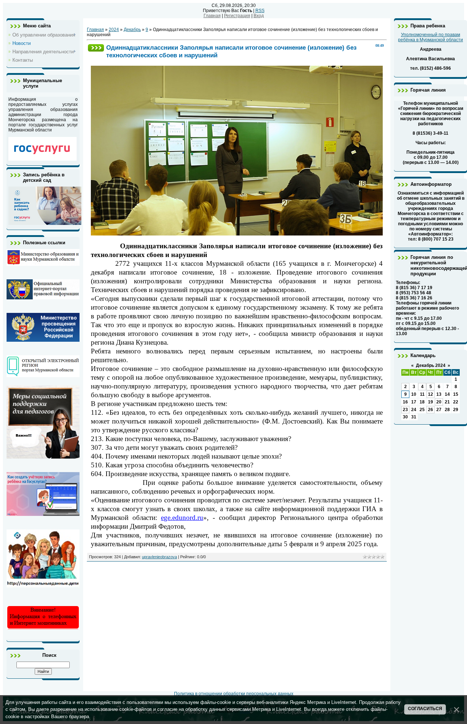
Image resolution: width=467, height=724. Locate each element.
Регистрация (237, 15)
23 (405, 409)
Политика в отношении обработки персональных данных (233, 693)
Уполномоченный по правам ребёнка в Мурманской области (430, 37)
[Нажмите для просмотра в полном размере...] (237, 234)
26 (430, 409)
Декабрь (132, 29)
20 (438, 402)
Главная (212, 15)
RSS (260, 10)
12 (430, 394)
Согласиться (425, 708)
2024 (114, 29)
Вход (259, 15)
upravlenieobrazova (159, 557)
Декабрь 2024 (430, 365)
